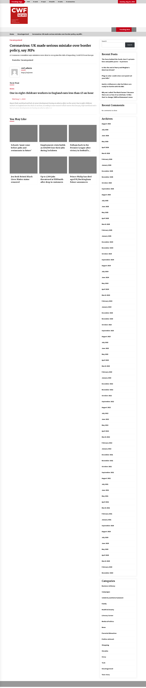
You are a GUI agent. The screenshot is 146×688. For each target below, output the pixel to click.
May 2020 (105, 549)
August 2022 (106, 407)
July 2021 (105, 484)
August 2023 (106, 336)
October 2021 (107, 466)
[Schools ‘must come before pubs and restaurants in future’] (24, 133)
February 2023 (107, 372)
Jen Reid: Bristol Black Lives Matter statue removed (22, 179)
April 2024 (105, 289)
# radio (60, 2)
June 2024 (105, 277)
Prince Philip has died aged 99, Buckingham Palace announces (80, 179)
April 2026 (105, 147)
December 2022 (107, 384)
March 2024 (106, 295)
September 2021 (108, 472)
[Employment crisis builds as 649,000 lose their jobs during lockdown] (53, 133)
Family (104, 604)
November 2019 (107, 573)
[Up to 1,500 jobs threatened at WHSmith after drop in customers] (53, 165)
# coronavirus (70, 2)
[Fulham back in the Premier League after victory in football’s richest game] (83, 133)
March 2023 (106, 366)
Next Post (14, 83)
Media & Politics (108, 621)
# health (52, 2)
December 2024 (107, 242)
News (12, 89)
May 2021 (105, 496)
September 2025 (108, 189)
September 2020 (108, 526)
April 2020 (105, 555)
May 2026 (105, 141)
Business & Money (108, 586)
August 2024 (106, 266)
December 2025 (107, 171)
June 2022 (105, 419)
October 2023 (107, 325)
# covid (35, 2)
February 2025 (107, 230)
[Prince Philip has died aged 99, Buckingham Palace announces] (83, 165)
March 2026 (106, 153)
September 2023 (108, 331)
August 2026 (106, 124)
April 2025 (105, 218)
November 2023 (107, 319)
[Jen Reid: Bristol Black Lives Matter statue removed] (24, 165)
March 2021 (106, 508)
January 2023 (106, 378)
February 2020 (107, 567)
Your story (106, 675)
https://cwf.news (27, 73)
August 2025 (106, 195)
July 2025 (105, 201)
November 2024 (107, 248)
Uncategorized (16, 40)
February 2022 (107, 443)
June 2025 (105, 206)
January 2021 (106, 520)
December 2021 (107, 455)
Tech (103, 663)
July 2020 (105, 537)
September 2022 (108, 401)
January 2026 (106, 165)
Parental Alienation (109, 633)
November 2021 (107, 461)
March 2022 (106, 437)
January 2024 (106, 307)
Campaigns (106, 592)
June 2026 (105, 136)
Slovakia (105, 651)
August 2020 (106, 531)
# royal (43, 2)
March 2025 (106, 224)
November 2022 (107, 390)
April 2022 (105, 431)
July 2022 (105, 413)
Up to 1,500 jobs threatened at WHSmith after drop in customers (51, 179)
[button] (113, 29)
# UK (28, 2)
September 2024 (108, 260)
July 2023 (105, 342)
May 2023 (105, 354)
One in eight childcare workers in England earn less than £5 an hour (52, 93)
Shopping (105, 645)
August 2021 (106, 478)
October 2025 (107, 183)
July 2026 (105, 130)
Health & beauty (108, 610)
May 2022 (105, 425)
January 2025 (106, 236)
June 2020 (105, 543)
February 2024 (107, 301)
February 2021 (107, 514)
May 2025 (105, 212)
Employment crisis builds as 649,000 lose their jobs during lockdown (52, 148)
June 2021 (105, 490)
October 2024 (107, 254)
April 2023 (105, 360)
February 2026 (107, 159)
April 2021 (105, 502)
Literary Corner (107, 615)
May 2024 (105, 283)
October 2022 (107, 396)
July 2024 (105, 271)
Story (104, 657)
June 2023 (105, 348)
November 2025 (107, 177)
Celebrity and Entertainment (112, 598)
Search (104, 41)
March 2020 (106, 561)
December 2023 (107, 313)
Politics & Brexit (108, 639)
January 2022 (106, 449)
